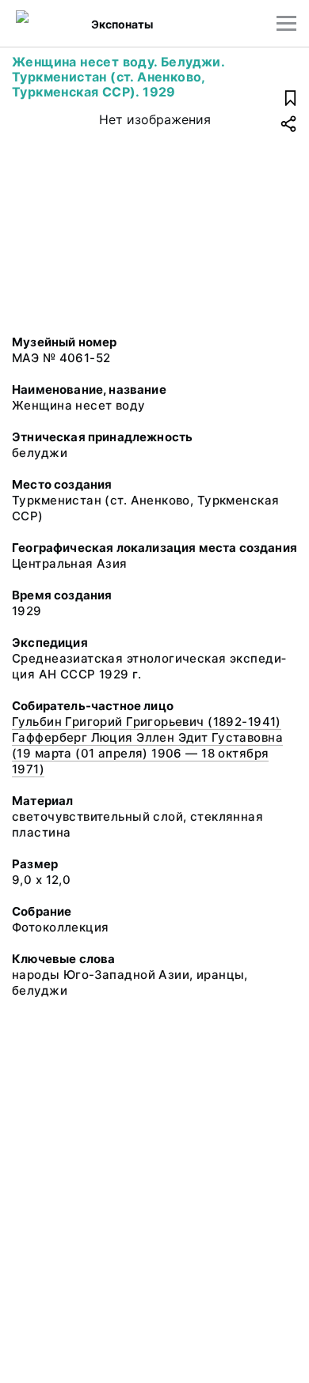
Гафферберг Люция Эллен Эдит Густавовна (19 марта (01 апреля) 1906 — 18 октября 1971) (147, 753)
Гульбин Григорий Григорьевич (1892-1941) (146, 721)
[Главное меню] (286, 23)
